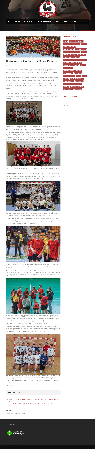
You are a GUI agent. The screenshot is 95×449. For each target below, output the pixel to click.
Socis (57, 21)
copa (65, 46)
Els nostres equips (29, 21)
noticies (18, 65)
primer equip (79, 81)
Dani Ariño (72, 46)
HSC (72, 62)
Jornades (76, 65)
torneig (73, 86)
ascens (72, 41)
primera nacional (68, 81)
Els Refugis (66, 52)
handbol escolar (68, 60)
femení (65, 54)
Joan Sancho (67, 65)
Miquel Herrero (67, 73)
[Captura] (33, 46)
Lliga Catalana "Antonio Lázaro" (72, 70)
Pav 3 (84, 76)
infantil (78, 62)
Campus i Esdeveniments (44, 21)
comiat (84, 44)
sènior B (66, 86)
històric (66, 62)
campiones (66, 44)
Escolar (83, 52)
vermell (80, 86)
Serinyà (72, 83)
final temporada (80, 54)
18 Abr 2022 (10, 65)
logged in (14, 413)
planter (66, 78)
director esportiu (68, 49)
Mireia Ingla (78, 73)
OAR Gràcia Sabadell (69, 76)
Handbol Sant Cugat (80, 60)
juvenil (83, 65)
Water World (67, 89)
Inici (9, 21)
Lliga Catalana (67, 68)
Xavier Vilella (77, 89)
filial (72, 54)
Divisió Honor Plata (81, 49)
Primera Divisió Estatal (77, 78)
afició (65, 41)
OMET (78, 76)
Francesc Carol (67, 57)
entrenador (75, 52)
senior (65, 83)
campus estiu (76, 44)
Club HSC (17, 21)
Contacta (73, 21)
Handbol (77, 57)
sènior (79, 83)
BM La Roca (79, 41)
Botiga (65, 21)
